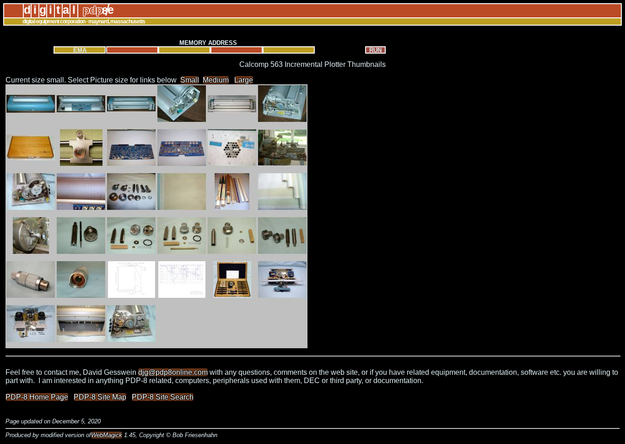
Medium (216, 80)
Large (243, 80)
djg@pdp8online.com (173, 372)
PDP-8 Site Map (100, 397)
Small (189, 80)
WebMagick (106, 435)
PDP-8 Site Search (163, 397)
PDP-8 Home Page (36, 397)
